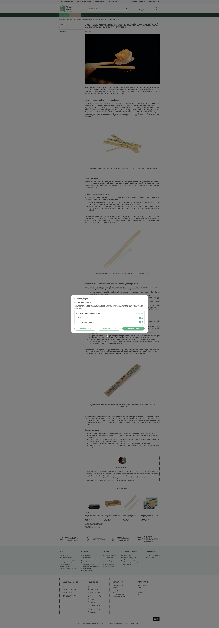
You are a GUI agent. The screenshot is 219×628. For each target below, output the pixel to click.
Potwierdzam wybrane (85, 328)
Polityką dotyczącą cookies (113, 305)
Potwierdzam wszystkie (133, 328)
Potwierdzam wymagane (109, 328)
